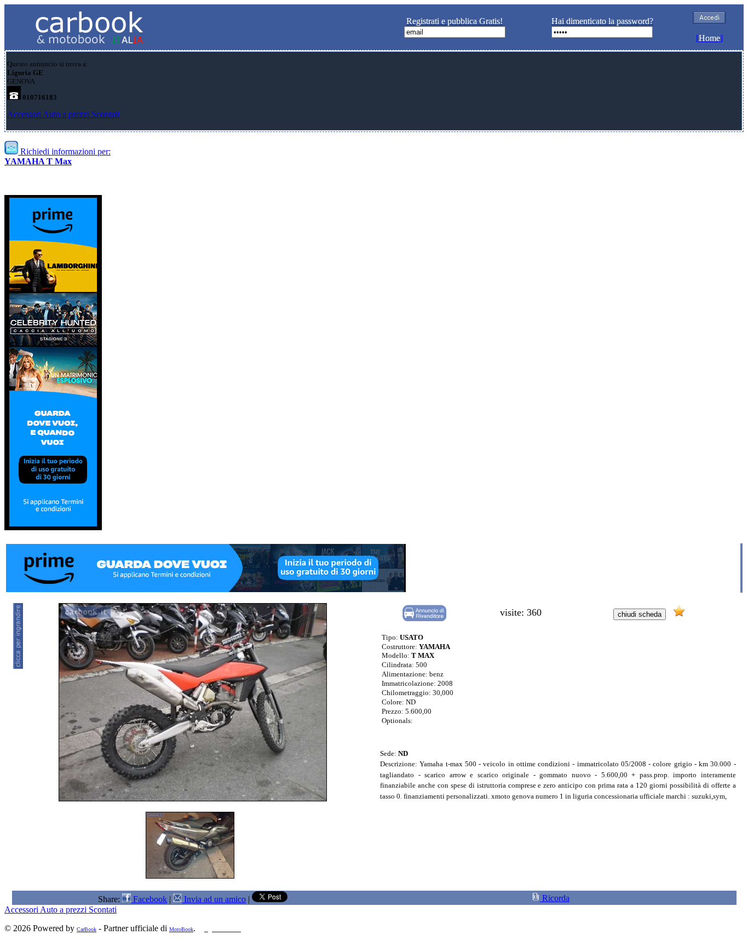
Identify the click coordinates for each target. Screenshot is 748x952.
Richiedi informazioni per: (57, 156)
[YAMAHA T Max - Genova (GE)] (190, 875)
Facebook (149, 899)
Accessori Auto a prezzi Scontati (63, 114)
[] (709, 38)
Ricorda (554, 898)
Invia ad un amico (214, 899)
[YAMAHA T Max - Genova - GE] (193, 798)
